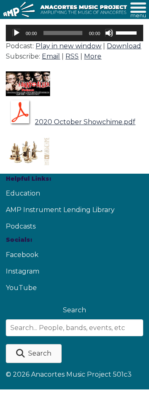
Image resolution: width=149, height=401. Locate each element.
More (92, 56)
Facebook (22, 255)
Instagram (22, 271)
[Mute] (109, 33)
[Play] (16, 33)
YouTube (21, 288)
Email (51, 56)
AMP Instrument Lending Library (60, 210)
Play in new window (68, 46)
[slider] (127, 32)
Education (23, 193)
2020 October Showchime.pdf (85, 122)
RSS (72, 56)
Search (74, 310)
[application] (74, 33)
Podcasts (21, 226)
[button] (34, 353)
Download (124, 46)
